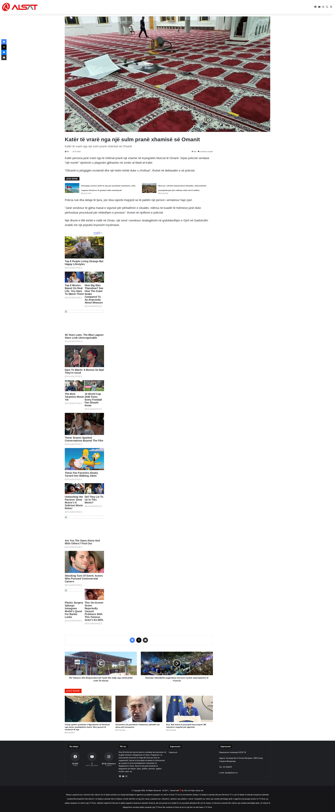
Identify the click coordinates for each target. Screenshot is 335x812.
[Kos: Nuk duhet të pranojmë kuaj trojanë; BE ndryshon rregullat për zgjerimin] (189, 709)
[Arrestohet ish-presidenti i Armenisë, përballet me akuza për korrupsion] (138, 709)
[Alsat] (20, 7)
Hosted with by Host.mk (180, 790)
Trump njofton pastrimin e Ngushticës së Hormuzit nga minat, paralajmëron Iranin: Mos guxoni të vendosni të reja (87, 727)
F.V (68, 152)
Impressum (173, 752)
